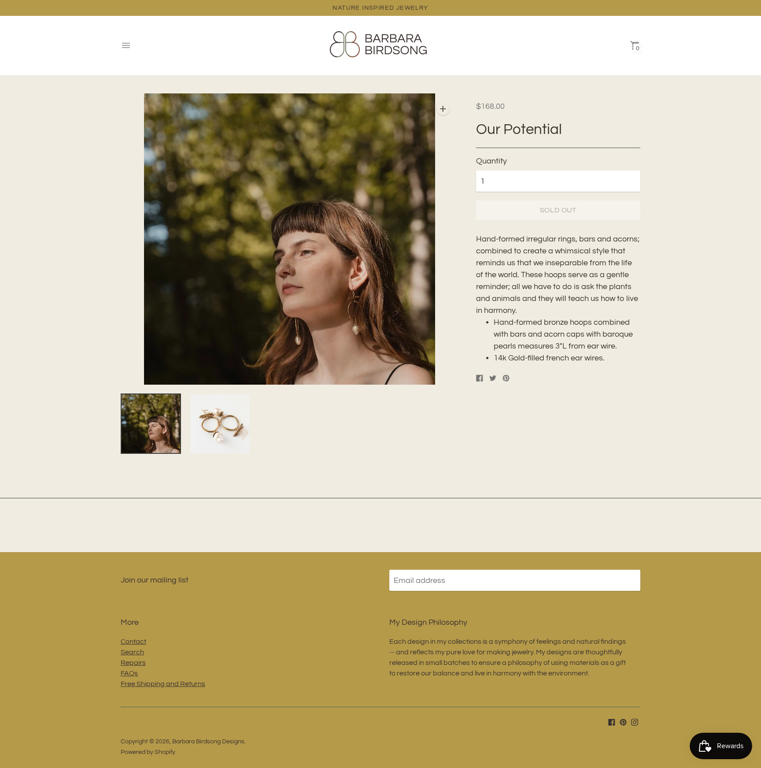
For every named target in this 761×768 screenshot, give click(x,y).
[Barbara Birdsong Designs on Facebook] (611, 721)
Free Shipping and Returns (163, 683)
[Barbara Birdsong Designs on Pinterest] (623, 721)
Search (132, 652)
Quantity (491, 161)
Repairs (133, 662)
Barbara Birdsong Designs (208, 741)
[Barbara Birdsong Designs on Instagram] (634, 721)
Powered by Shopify (148, 752)
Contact (133, 641)
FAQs (129, 673)
